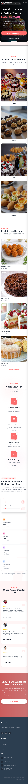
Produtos (4, 746)
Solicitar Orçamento (14, 38)
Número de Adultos (9, 499)
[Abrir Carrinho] (23, 3)
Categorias (4, 744)
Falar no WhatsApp (14, 707)
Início (3, 742)
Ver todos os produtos (14, 369)
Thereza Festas (6, 3)
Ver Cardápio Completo (13, 33)
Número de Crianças (9, 505)
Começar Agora (14, 701)
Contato (3, 749)
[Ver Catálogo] (20, 3)
